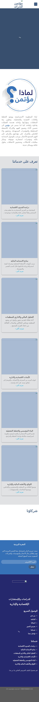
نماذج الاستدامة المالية (28, 649)
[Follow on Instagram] (25, 678)
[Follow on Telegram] (11, 678)
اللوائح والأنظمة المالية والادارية (25, 664)
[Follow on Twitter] (23, 678)
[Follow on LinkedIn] (13, 678)
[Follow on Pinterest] (16, 678)
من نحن (32, 616)
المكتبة (33, 619)
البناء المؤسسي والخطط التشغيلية (24, 660)
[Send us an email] (21, 678)
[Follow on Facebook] (28, 678)
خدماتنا (33, 630)
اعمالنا (33, 623)
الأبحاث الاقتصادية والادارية (26, 657)
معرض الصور (31, 626)
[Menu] (35, 4)
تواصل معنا (31, 633)
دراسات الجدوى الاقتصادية (26, 646)
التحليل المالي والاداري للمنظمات (24, 653)
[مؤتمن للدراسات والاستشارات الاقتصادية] (18, 4)
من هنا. (11, 670)
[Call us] (18, 678)
